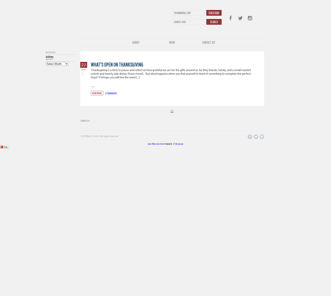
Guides (135, 42)
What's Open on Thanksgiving (117, 64)
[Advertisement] (61, 123)
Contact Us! (208, 42)
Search (214, 22)
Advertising (51, 52)
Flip (6, 146)
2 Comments (111, 93)
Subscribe (214, 13)
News (172, 42)
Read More (97, 93)
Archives (49, 59)
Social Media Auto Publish (156, 144)
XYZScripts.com (178, 144)
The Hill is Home (125, 22)
